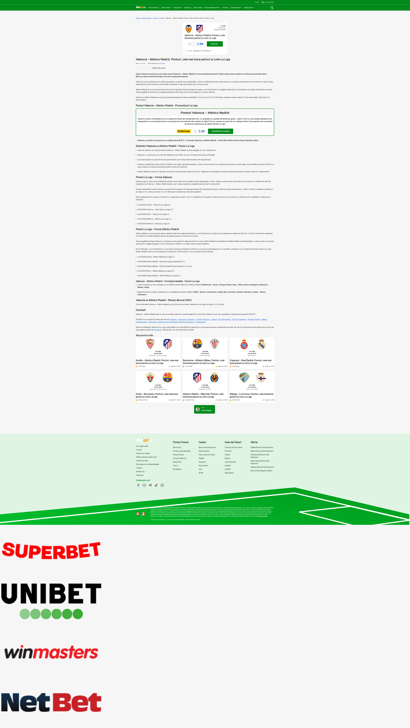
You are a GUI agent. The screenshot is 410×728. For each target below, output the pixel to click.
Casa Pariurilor (230, 462)
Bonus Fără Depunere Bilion (261, 471)
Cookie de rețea (142, 461)
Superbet (202, 462)
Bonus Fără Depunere (212, 7)
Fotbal (155, 18)
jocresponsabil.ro (263, 516)
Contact (139, 468)
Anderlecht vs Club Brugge (167, 322)
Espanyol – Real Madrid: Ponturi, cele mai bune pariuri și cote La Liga (250, 361)
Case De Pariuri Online (233, 447)
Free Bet (225, 7)
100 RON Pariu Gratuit (220, 131)
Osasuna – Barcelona (178, 319)
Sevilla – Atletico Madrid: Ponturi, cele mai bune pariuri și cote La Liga (157, 361)
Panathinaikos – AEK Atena (146, 322)
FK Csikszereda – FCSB (227, 319)
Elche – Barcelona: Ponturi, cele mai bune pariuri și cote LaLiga (157, 395)
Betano (227, 458)
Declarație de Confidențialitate (147, 464)
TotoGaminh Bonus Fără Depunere (260, 456)
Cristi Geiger (142, 63)
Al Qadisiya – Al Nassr (245, 319)
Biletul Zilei (177, 462)
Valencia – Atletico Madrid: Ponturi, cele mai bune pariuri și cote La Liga (204, 36)
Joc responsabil (142, 446)
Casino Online (248, 7)
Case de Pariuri (235, 7)
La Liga (161, 18)
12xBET (228, 469)
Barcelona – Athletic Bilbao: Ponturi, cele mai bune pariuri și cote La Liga (204, 361)
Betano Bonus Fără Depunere (262, 451)
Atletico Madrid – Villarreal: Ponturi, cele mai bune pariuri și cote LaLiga (203, 395)
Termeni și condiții (143, 453)
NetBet (201, 458)
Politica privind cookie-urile (146, 457)
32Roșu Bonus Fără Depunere (262, 467)
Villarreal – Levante (194, 319)
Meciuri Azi (177, 7)
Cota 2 (175, 465)
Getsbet (228, 465)
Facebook (158, 330)
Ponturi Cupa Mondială (181, 451)
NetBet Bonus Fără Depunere (262, 447)
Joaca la (214, 44)
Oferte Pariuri (197, 7)
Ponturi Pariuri (153, 7)
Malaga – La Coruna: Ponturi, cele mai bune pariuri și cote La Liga (251, 395)
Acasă (138, 18)
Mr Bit (201, 473)
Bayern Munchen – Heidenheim (194, 322)
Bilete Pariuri (166, 7)
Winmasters (229, 473)
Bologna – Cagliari (210, 319)
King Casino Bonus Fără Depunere (260, 462)
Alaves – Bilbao (261, 319)
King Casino (203, 465)
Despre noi (140, 471)
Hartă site (139, 475)
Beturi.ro (153, 507)
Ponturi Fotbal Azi (179, 458)
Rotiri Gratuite (204, 451)
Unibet (227, 455)
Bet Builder (177, 469)
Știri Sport (187, 7)
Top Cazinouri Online (207, 455)
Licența (139, 450)
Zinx (200, 469)
